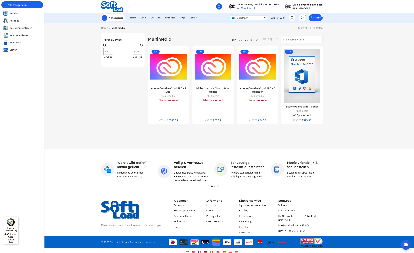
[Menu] (16, 218)
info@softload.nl (246, 8)
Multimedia (168, 95)
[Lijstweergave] (264, 40)
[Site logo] (112, 6)
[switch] (11, 241)
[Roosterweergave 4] (276, 40)
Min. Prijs (108, 56)
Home (104, 27)
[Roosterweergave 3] (270, 40)
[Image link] (120, 208)
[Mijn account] (292, 18)
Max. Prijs (137, 56)
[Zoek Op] (219, 6)
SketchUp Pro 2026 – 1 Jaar (302, 106)
